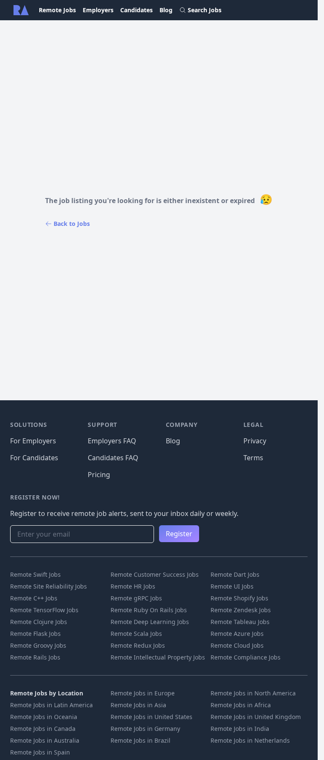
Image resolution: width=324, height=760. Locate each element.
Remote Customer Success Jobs (155, 574)
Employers (98, 10)
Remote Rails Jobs (35, 657)
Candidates (136, 10)
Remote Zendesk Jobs (241, 610)
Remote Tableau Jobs (240, 622)
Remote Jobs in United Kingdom (256, 717)
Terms (253, 457)
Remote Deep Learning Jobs (150, 622)
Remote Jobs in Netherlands (250, 740)
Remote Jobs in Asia (138, 705)
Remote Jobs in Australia (44, 740)
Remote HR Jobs (133, 586)
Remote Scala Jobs (136, 634)
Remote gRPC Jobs (136, 598)
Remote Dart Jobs (235, 574)
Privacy (254, 440)
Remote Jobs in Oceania (43, 717)
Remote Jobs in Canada (43, 729)
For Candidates (34, 457)
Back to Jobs (72, 224)
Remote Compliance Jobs (246, 657)
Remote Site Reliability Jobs (48, 586)
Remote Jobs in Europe (143, 693)
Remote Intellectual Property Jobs (158, 657)
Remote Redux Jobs (138, 645)
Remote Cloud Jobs (237, 645)
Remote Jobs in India (240, 729)
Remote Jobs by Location (46, 693)
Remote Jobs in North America (253, 693)
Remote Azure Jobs (237, 634)
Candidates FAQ (113, 457)
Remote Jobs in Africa (241, 705)
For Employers (33, 440)
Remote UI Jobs (232, 586)
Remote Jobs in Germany (145, 729)
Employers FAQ (112, 440)
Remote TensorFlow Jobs (44, 610)
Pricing (99, 474)
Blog (166, 10)
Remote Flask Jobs (35, 634)
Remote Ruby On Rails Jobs (149, 610)
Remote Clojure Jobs (38, 622)
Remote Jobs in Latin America (51, 705)
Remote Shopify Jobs (239, 598)
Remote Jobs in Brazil (140, 740)
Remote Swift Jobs (35, 574)
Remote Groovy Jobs (38, 645)
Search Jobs (204, 10)
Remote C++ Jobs (33, 598)
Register (179, 533)
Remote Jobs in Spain (40, 752)
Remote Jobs (57, 10)
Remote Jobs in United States (151, 717)
